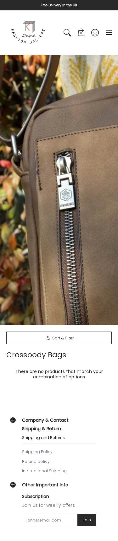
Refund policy (36, 461)
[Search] (67, 33)
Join (86, 519)
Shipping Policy (37, 451)
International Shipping (44, 470)
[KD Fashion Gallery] (28, 33)
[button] (81, 33)
